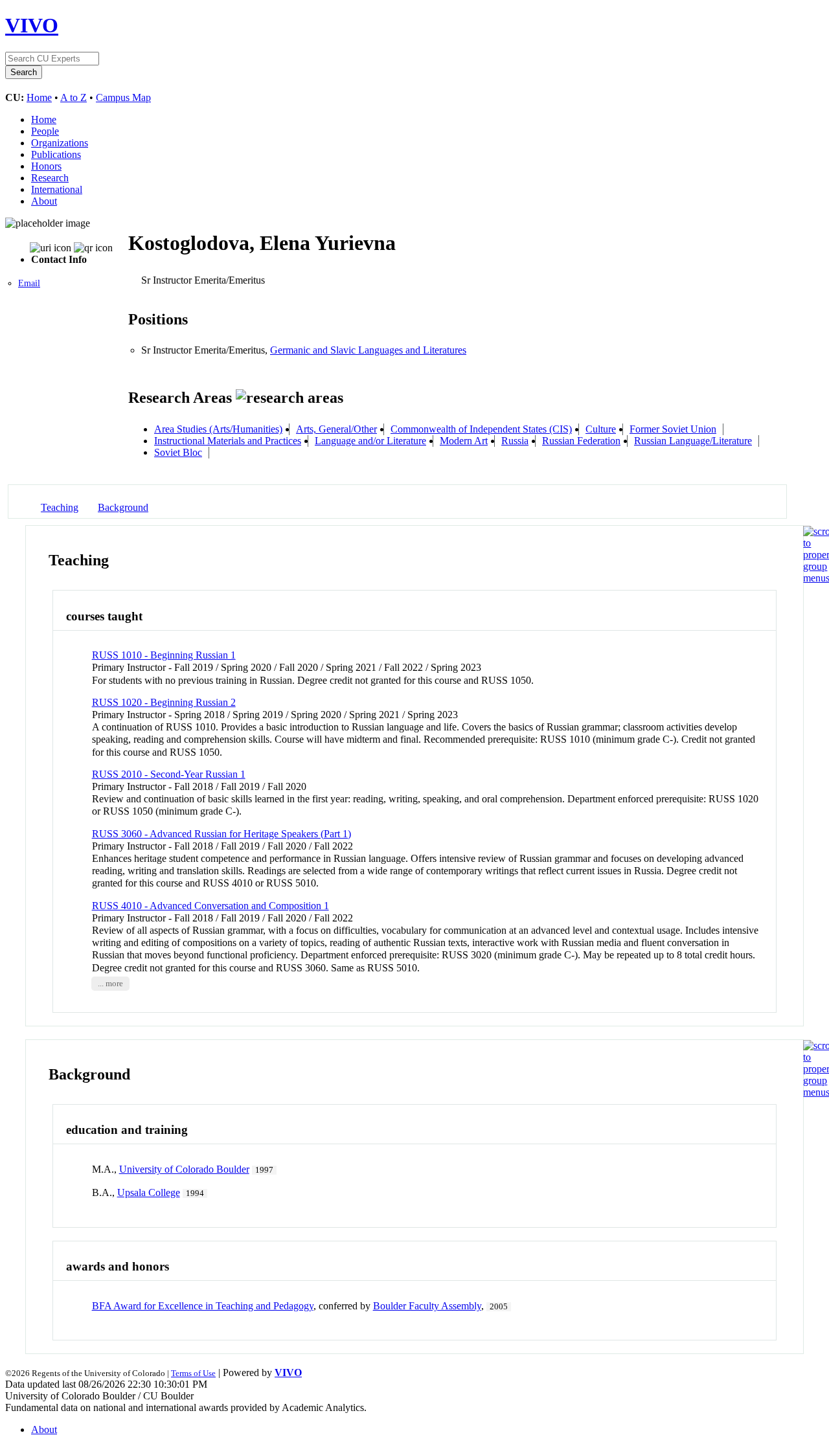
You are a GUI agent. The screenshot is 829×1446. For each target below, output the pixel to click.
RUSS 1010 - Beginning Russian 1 (164, 655)
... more (110, 983)
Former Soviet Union (673, 429)
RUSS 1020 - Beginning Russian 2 (164, 702)
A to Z (73, 97)
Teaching (59, 507)
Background (123, 507)
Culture (600, 429)
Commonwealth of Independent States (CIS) (481, 429)
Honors (46, 166)
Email (29, 283)
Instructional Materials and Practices (227, 440)
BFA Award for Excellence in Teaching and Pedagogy (202, 1305)
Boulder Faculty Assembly (427, 1305)
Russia (514, 440)
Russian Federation (581, 440)
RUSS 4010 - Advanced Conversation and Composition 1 (210, 905)
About (44, 201)
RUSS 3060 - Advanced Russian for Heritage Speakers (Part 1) (221, 833)
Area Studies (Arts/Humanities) (218, 429)
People (45, 131)
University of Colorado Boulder (184, 1169)
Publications (56, 154)
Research (50, 177)
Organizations (59, 142)
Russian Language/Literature (693, 440)
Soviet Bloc (178, 452)
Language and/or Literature (370, 440)
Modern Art (464, 440)
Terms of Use (193, 1373)
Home (39, 97)
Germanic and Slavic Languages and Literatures (368, 350)
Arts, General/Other (336, 429)
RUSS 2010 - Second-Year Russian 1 (168, 774)
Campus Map (123, 97)
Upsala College (148, 1192)
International (56, 189)
